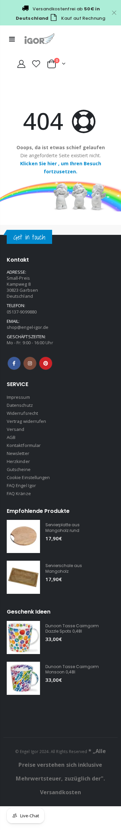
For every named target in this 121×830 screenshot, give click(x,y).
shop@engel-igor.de (27, 327)
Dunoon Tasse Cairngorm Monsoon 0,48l (72, 669)
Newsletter (18, 453)
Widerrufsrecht (22, 413)
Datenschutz (20, 405)
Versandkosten (60, 792)
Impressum (18, 397)
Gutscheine (19, 469)
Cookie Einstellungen (28, 477)
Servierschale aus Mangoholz (63, 568)
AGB (11, 437)
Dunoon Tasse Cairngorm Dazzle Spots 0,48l (72, 628)
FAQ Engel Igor (21, 485)
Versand (15, 429)
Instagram (30, 363)
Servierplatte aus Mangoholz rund (62, 527)
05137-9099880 (22, 312)
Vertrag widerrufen (26, 421)
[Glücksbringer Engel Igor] (60, 195)
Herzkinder (18, 461)
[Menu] (12, 38)
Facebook (14, 363)
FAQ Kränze (19, 493)
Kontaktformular (24, 445)
